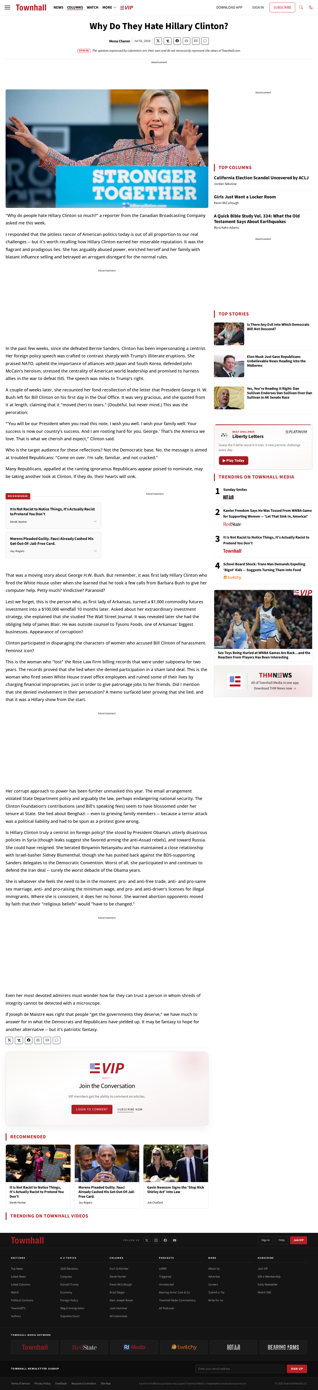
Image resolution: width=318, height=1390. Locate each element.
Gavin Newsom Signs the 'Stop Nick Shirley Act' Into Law (175, 1189)
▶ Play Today (233, 460)
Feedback (61, 1384)
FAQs (282, 1240)
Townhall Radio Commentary (177, 1300)
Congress (66, 1277)
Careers (213, 1284)
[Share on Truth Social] (168, 41)
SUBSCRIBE (282, 7)
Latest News (18, 1277)
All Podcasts (166, 1308)
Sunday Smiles (235, 489)
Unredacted (166, 1284)
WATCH (92, 7)
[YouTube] (174, 1240)
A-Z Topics (68, 1258)
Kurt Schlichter (119, 1269)
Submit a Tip (216, 1292)
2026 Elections (69, 1269)
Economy (66, 1292)
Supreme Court (69, 1316)
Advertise (214, 1277)
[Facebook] (165, 1240)
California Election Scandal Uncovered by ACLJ (261, 178)
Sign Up (297, 1369)
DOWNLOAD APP (229, 7)
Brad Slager (117, 1292)
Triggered (165, 1277)
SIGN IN (258, 7)
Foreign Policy (69, 1300)
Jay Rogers (85, 1202)
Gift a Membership (269, 1277)
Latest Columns (20, 1284)
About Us (214, 1269)
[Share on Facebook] (177, 41)
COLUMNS (75, 7)
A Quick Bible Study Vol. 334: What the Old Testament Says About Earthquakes (257, 219)
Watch (15, 1292)
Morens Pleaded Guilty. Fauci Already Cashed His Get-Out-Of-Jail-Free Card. (106, 1192)
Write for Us (215, 1300)
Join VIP (299, 1240)
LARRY (163, 1269)
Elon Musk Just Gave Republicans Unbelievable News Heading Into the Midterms (276, 361)
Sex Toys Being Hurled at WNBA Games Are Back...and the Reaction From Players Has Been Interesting (264, 655)
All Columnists (118, 1316)
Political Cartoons (22, 1300)
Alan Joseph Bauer (121, 1300)
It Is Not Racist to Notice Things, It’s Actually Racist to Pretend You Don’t (37, 1192)
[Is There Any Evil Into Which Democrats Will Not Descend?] (229, 333)
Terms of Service (20, 1384)
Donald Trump (69, 1284)
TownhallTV (18, 1308)
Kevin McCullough (121, 1284)
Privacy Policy (42, 1384)
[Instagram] (156, 1240)
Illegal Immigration (72, 1308)
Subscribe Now (129, 1109)
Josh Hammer (118, 1308)
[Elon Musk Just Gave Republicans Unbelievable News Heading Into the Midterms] (229, 366)
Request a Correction (83, 1384)
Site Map (106, 1384)
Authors (16, 1316)
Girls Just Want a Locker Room (245, 197)
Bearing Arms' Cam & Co (174, 1292)
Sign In (265, 1240)
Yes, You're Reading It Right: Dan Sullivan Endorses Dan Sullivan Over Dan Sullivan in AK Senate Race (279, 393)
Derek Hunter (18, 1202)
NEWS (58, 7)
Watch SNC (264, 1292)
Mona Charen (119, 41)
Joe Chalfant (155, 1202)
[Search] (301, 7)
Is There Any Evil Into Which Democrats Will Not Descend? (278, 327)
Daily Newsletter (268, 1284)
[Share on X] (158, 41)
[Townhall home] (27, 1240)
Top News (17, 1269)
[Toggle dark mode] (311, 7)
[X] (146, 1240)
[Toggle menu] (7, 7)
